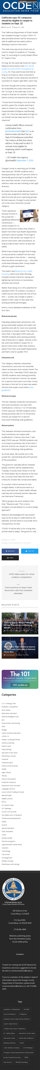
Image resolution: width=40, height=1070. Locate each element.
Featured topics (7, 763)
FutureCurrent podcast (10, 766)
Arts (3, 720)
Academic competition (10, 707)
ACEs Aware (6, 710)
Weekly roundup (7, 861)
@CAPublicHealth (13, 131)
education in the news (27, 1033)
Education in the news (9, 753)
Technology (6, 851)
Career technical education (11, 733)
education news (9, 1038)
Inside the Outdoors (9, 782)
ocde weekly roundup (11, 1048)
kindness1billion (10, 1043)
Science (4, 825)
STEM (4, 835)
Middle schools (7, 799)
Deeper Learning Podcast (11, 739)
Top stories (6, 854)
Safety (4, 821)
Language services (8, 789)
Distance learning (8, 743)
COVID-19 (5, 736)
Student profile (7, 838)
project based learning (12, 1057)
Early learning (6, 749)
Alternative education (9, 713)
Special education (8, 828)
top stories (8, 1062)
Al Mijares (6, 540)
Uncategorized (7, 858)
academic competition (12, 1009)
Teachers (5, 848)
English (23, 1)
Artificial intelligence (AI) (10, 716)
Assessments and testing (11, 723)
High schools (6, 772)
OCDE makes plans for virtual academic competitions (21, 574)
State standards (7, 831)
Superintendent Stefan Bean (12, 844)
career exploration (10, 1024)
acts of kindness (10, 1014)
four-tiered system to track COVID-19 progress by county (18, 69)
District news (6, 746)
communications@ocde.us (22, 970)
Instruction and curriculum (11, 785)
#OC (27, 131)
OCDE (13, 540)
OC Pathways (6, 808)
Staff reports (7, 27)
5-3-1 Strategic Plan (9, 703)
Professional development (11, 818)
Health (4, 769)
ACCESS (26, 1009)
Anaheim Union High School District (17, 1019)
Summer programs (8, 841)
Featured (5, 759)
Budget (4, 730)
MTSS (4, 802)
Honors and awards (9, 779)
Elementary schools (9, 756)
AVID (3, 726)
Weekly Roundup (22, 1062)
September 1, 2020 (25, 160)
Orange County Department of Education (17, 543)
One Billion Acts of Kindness (12, 815)
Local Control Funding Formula (13, 792)
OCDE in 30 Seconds (9, 812)
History (4, 776)
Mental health (7, 795)
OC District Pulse (8, 805)
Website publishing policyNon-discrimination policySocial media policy (20, 939)
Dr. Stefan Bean (9, 1033)
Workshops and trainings (10, 864)
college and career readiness (14, 1029)
